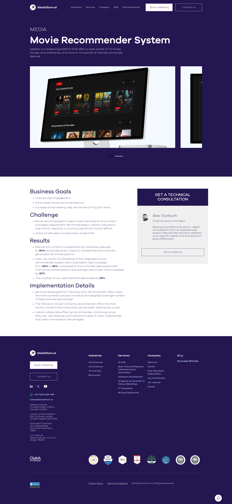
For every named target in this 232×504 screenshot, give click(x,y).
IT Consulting (125, 388)
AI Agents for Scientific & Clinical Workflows (131, 382)
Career (151, 367)
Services (90, 7)
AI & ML (122, 362)
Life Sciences (96, 362)
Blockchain (94, 375)
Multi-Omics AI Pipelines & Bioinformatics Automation (130, 370)
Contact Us (188, 7)
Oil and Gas (95, 371)
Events (151, 387)
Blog (116, 7)
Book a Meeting (159, 7)
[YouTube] (45, 386)
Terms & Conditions (117, 483)
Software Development (130, 377)
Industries (76, 7)
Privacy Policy (96, 483)
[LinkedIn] (31, 386)
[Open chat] (218, 498)
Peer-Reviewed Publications (156, 372)
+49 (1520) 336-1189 (43, 394)
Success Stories (131, 7)
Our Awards (154, 382)
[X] (38, 386)
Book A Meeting (173, 252)
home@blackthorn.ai (41, 400)
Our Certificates (156, 378)
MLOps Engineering (128, 393)
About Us (152, 362)
